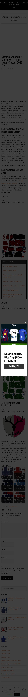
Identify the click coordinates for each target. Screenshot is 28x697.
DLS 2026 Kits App (14, 367)
